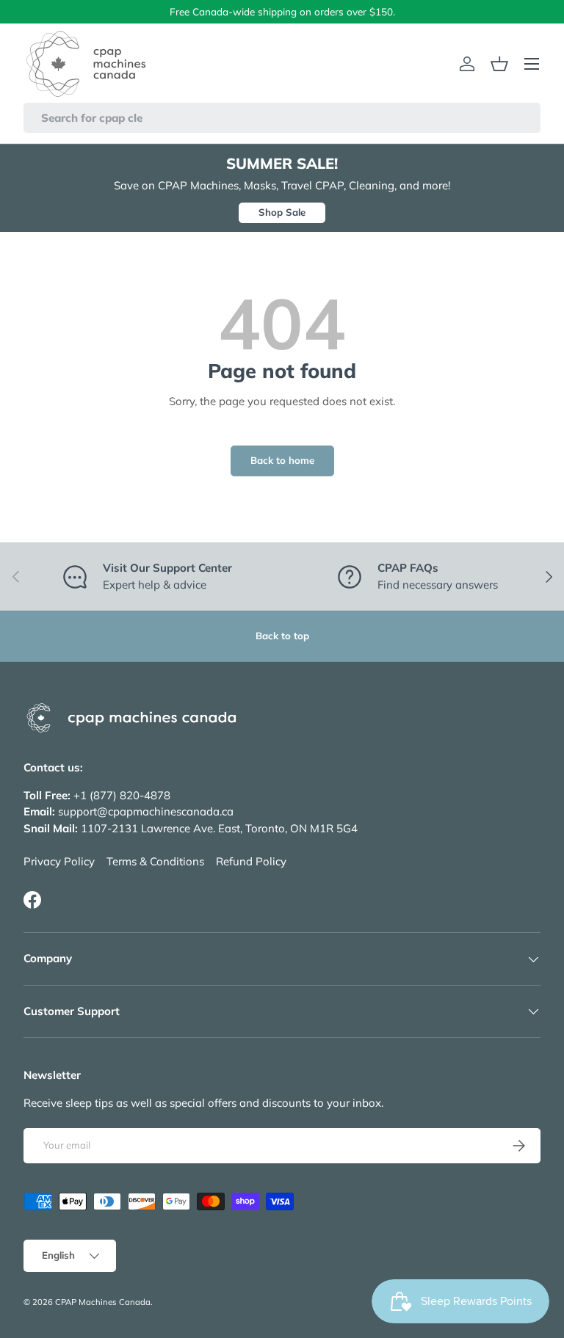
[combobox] (282, 118)
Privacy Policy (59, 861)
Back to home (282, 460)
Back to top (282, 635)
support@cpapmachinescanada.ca (146, 811)
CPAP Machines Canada (103, 1302)
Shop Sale (282, 212)
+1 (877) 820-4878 (121, 795)
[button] (499, 64)
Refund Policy (251, 861)
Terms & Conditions (155, 861)
